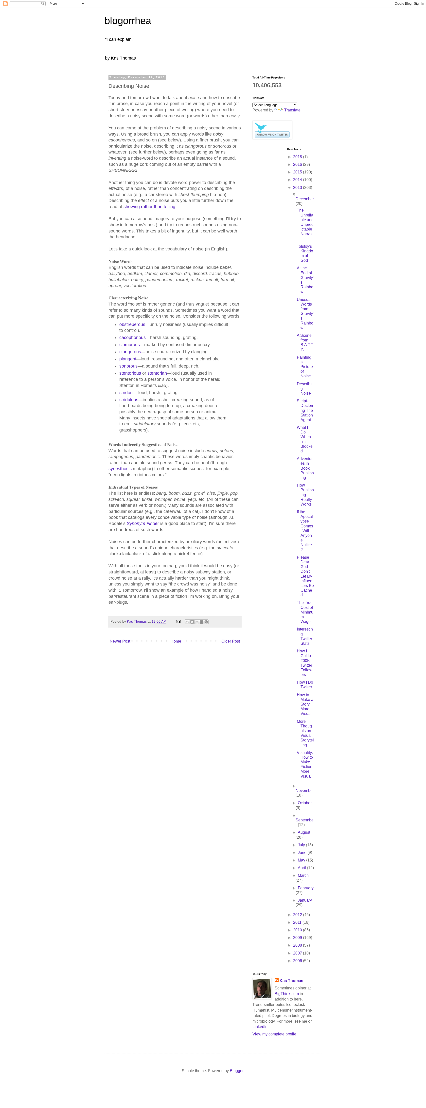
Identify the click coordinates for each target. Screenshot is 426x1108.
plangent (127, 358)
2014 (298, 180)
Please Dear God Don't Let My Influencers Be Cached (305, 576)
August (304, 832)
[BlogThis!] (192, 621)
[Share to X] (196, 621)
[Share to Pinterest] (206, 621)
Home (176, 641)
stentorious (130, 373)
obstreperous (132, 324)
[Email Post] (178, 621)
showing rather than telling (149, 206)
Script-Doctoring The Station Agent (305, 410)
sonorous (128, 366)
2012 (298, 915)
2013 (298, 187)
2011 (297, 922)
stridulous (128, 399)
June (302, 852)
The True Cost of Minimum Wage (305, 612)
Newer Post (120, 641)
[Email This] (187, 621)
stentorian (157, 373)
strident (126, 392)
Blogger (236, 1071)
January (305, 900)
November (305, 790)
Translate (292, 110)
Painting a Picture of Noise (305, 366)
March (303, 875)
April (302, 868)
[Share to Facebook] (201, 621)
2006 (298, 961)
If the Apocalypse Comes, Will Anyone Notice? (305, 531)
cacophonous (132, 337)
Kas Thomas (291, 981)
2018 (298, 157)
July (302, 845)
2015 (298, 172)
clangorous (130, 351)
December (305, 199)
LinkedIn (259, 1027)
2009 (298, 938)
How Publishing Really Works (305, 494)
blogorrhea (128, 20)
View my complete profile (274, 1034)
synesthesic (120, 468)
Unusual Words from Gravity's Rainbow (305, 313)
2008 (298, 945)
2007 (298, 953)
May (302, 860)
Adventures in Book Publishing (305, 468)
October (305, 803)
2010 (298, 930)
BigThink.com (287, 994)
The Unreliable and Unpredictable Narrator (305, 224)
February (306, 888)
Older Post (230, 641)
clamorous (129, 344)
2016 (298, 164)
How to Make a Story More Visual (305, 704)
